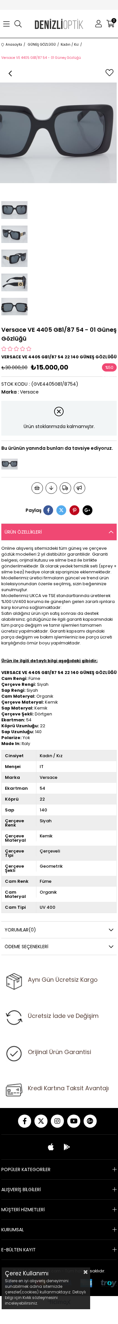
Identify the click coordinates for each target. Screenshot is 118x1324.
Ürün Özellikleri (23, 532)
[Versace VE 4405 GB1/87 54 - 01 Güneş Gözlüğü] (9, 464)
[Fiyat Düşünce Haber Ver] (51, 488)
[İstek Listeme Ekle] (37, 488)
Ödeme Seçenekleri (26, 946)
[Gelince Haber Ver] (79, 488)
